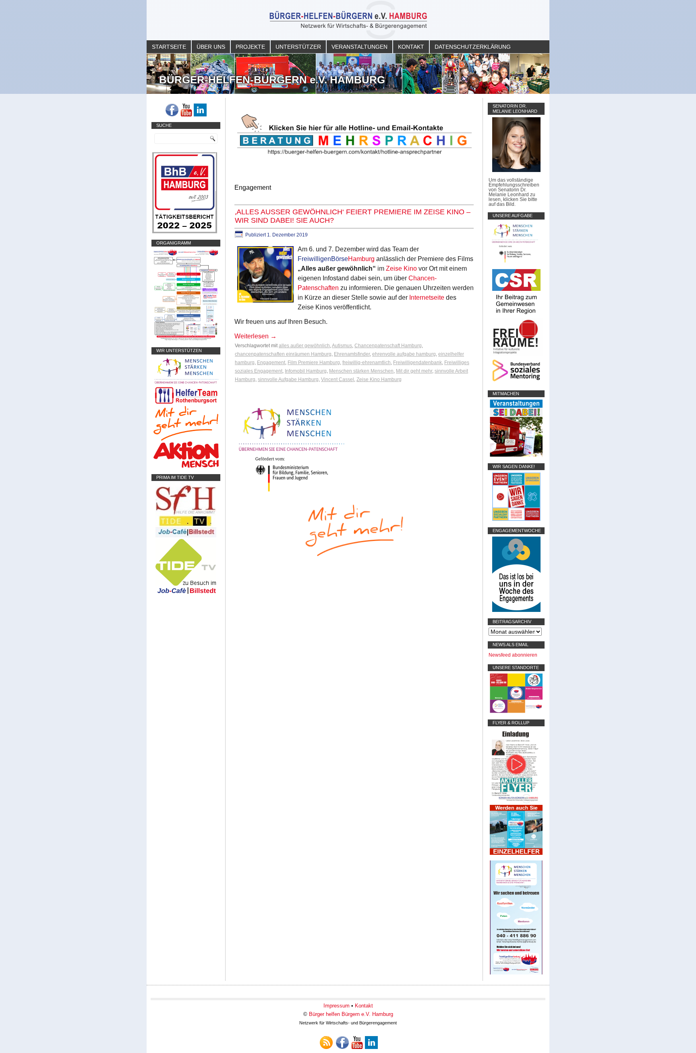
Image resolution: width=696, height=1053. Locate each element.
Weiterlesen (255, 336)
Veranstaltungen (359, 47)
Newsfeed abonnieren (513, 655)
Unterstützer (298, 47)
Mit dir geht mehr (414, 371)
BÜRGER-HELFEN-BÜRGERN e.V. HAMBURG (272, 80)
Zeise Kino (401, 268)
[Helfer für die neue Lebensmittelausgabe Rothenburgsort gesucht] (185, 403)
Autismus (342, 345)
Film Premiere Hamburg (314, 362)
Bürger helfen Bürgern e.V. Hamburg (351, 1014)
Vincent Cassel (337, 379)
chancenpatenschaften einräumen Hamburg (283, 354)
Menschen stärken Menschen (361, 371)
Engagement (271, 362)
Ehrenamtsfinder (352, 354)
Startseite (169, 47)
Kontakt (411, 47)
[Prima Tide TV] (185, 536)
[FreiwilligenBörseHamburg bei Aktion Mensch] (186, 466)
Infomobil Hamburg (306, 371)
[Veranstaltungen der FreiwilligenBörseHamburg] (516, 455)
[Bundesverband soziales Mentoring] (516, 382)
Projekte (250, 47)
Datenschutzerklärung (473, 47)
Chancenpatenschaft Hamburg (388, 345)
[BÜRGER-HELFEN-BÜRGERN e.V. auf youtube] (186, 110)
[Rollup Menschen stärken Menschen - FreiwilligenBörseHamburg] (516, 973)
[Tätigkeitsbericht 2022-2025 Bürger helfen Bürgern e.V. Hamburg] (184, 231)
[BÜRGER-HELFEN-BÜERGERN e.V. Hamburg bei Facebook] (172, 110)
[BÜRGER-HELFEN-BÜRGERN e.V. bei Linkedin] (200, 110)
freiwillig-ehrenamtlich (366, 362)
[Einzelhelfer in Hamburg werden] (516, 853)
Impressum (336, 1006)
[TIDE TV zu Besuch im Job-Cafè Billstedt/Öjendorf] (185, 594)
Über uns (211, 47)
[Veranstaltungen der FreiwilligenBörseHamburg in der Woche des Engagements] (516, 610)
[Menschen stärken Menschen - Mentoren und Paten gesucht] (291, 492)
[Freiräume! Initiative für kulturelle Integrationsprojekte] (516, 354)
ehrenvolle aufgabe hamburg (404, 354)
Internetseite (426, 297)
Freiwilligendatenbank (417, 362)
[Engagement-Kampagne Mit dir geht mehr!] (354, 529)
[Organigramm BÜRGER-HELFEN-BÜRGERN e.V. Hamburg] (185, 339)
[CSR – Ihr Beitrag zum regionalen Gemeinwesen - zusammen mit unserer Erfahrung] (516, 315)
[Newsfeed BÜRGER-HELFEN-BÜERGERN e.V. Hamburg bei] (326, 1042)
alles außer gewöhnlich (304, 345)
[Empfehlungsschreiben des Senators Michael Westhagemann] (516, 170)
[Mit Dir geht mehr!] (185, 439)
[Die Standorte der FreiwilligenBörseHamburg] (516, 711)
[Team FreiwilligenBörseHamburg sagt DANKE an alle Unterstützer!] (516, 519)
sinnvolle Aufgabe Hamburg (288, 379)
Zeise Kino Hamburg (379, 379)
